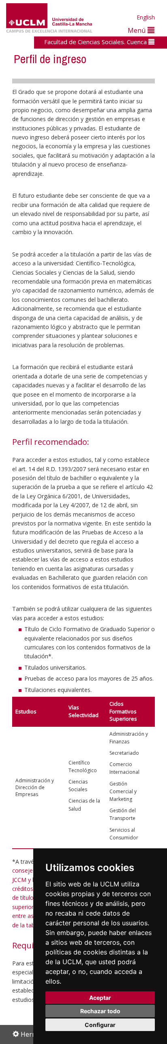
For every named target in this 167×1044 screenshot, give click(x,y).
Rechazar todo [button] (100, 1011)
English (146, 17)
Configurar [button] (100, 1024)
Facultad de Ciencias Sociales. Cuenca (96, 42)
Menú (138, 30)
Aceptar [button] (100, 997)
